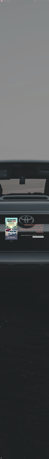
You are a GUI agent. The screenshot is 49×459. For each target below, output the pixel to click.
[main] (31, 228)
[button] (48, 1)
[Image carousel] (11, 229)
